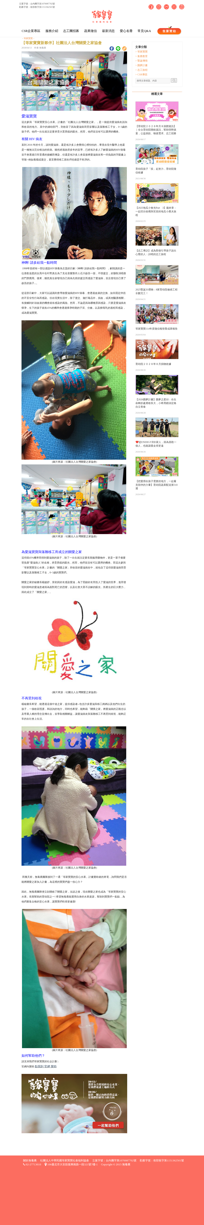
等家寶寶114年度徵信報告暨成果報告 (156, 328)
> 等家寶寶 (141, 51)
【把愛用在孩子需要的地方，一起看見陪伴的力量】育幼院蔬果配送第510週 (156, 485)
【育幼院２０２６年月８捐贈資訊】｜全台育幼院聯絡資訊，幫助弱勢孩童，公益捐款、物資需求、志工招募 (155, 130)
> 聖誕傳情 (141, 60)
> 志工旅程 (141, 70)
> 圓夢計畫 (141, 65)
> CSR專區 (141, 74)
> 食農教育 (141, 56)
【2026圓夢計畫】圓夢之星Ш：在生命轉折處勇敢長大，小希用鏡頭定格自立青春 (155, 403)
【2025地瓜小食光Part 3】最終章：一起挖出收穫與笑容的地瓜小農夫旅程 (155, 211)
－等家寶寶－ (28, 38)
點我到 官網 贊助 (46, 1066)
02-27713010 (33, 1164)
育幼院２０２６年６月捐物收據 (153, 364)
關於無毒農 (30, 1160)
